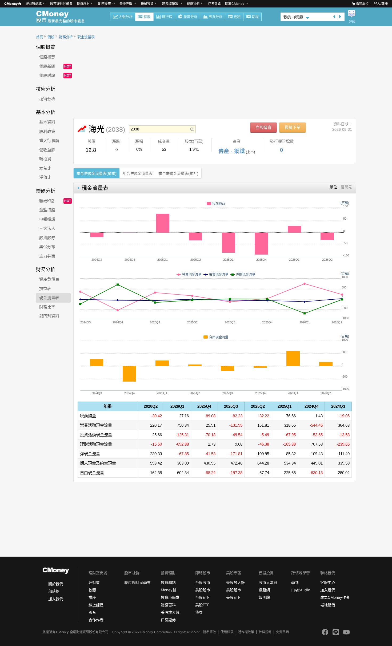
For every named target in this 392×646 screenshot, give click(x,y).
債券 (199, 612)
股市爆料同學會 (61, 4)
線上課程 (96, 605)
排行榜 (167, 17)
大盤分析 (126, 17)
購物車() (363, 4)
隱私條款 (209, 632)
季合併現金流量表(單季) (97, 173)
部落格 (53, 591)
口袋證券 (168, 619)
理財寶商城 (34, 4)
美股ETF (202, 605)
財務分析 (66, 37)
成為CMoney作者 (335, 597)
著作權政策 (246, 632)
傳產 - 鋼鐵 (231, 151)
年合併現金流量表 (138, 173)
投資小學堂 (170, 597)
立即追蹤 (263, 127)
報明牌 (264, 597)
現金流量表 (86, 37)
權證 (237, 17)
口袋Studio (300, 590)
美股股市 (202, 590)
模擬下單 (293, 127)
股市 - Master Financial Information (63, 16)
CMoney (11, 4)
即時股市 (104, 4)
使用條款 (227, 632)
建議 (352, 21)
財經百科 (168, 605)
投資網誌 (168, 582)
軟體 (92, 590)
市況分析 (215, 17)
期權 (255, 17)
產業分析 (190, 17)
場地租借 (327, 605)
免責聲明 (282, 632)
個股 (147, 17)
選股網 (264, 590)
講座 (92, 597)
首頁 (39, 37)
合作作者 (96, 619)
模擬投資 (147, 4)
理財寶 (94, 582)
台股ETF (202, 597)
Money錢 (168, 590)
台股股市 (202, 582)
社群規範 (265, 632)
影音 (92, 612)
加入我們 (55, 598)
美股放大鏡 (170, 612)
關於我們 (55, 583)
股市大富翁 (268, 582)
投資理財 (83, 4)
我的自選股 (293, 17)
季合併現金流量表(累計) (178, 173)
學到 (295, 582)
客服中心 (327, 582)
